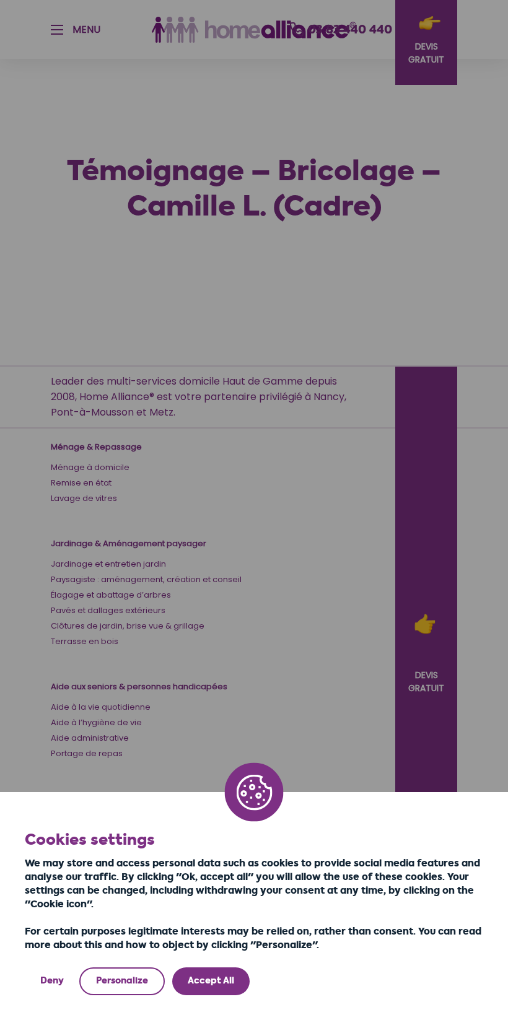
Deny (52, 980)
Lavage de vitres (84, 498)
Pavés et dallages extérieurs (108, 610)
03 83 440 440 (350, 29)
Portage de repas (87, 753)
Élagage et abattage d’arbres (111, 595)
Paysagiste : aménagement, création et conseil (146, 579)
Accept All (211, 980)
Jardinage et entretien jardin (108, 564)
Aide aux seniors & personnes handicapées (139, 686)
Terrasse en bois (84, 641)
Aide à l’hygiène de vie (96, 722)
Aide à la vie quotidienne (101, 707)
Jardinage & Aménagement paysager (128, 543)
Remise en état (81, 483)
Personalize (122, 980)
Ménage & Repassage (96, 447)
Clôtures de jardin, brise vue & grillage (127, 626)
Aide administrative (90, 738)
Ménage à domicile (90, 467)
